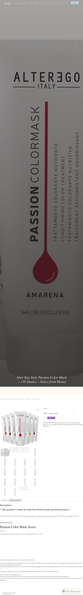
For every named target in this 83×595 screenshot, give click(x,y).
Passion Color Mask (77, 424)
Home (30, 2)
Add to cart (51, 418)
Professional (46, 426)
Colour (36, 2)
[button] (37, 409)
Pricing (62, 2)
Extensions (49, 2)
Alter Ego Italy (7, 399)
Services (42, 2)
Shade (45, 413)
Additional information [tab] (15, 500)
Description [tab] (5, 500)
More (67, 2)
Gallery (56, 2)
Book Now (75, 2)
